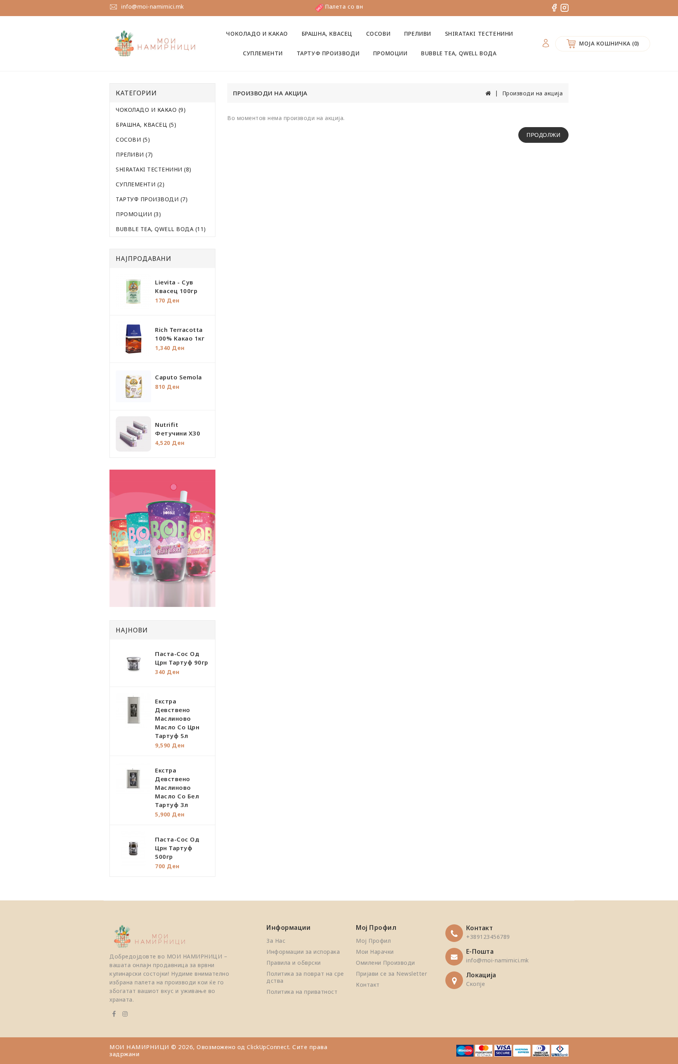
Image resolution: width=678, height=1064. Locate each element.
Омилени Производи (385, 962)
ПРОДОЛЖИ (543, 135)
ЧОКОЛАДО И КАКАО (257, 33)
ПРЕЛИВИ (417, 33)
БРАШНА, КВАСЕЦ (327, 33)
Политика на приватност (301, 991)
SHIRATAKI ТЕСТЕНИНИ (479, 33)
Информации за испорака (303, 951)
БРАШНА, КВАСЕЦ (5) (146, 124)
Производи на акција (532, 93)
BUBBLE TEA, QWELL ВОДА (458, 53)
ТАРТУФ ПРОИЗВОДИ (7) (152, 199)
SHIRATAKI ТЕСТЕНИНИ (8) (153, 169)
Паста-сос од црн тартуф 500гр (177, 847)
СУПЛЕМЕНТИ (263, 53)
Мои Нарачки (375, 951)
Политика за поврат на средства (305, 977)
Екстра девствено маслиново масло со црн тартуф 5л (177, 718)
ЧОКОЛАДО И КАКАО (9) (151, 109)
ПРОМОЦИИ (390, 53)
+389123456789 (488, 936)
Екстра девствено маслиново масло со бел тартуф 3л (177, 787)
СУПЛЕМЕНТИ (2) (140, 184)
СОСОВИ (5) (133, 139)
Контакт (368, 984)
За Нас (275, 940)
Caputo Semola (178, 377)
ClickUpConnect (268, 1047)
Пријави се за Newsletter (391, 973)
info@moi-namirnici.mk (152, 6)
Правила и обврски (293, 962)
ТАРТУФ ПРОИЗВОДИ (328, 53)
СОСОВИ (378, 33)
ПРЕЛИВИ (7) (134, 154)
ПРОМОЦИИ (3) (138, 214)
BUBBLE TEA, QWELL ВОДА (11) (161, 229)
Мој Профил (373, 940)
